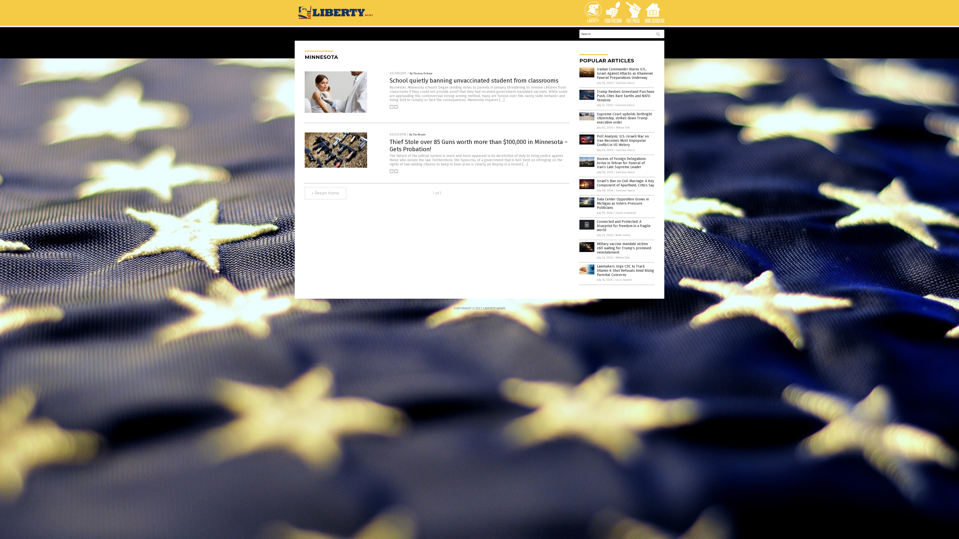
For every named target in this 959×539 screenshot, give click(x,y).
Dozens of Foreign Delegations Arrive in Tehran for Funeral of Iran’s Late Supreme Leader (621, 163)
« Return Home (325, 193)
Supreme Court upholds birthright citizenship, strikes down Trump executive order (624, 118)
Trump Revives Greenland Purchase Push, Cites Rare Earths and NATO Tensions (625, 96)
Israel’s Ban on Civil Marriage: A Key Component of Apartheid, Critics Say (625, 183)
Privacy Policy (479, 315)
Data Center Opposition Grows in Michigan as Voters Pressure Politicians (623, 203)
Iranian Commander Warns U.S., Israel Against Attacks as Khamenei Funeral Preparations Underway (625, 73)
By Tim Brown (417, 134)
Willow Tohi (623, 127)
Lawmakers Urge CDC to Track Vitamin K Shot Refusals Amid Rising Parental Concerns (625, 270)
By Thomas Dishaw (421, 73)
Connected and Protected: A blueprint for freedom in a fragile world (624, 226)
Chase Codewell (626, 213)
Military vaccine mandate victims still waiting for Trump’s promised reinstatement (624, 248)
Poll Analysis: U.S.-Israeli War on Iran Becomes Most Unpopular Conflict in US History (623, 140)
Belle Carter (623, 235)
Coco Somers (623, 279)
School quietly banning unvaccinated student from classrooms (474, 80)
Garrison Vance (625, 83)
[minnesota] (336, 19)
